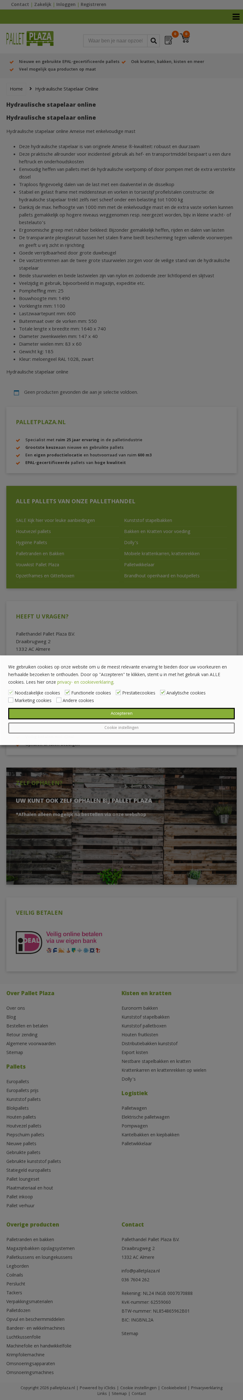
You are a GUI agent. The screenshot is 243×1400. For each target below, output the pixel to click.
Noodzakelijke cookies (37, 693)
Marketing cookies (33, 701)
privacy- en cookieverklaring (85, 682)
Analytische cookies (186, 693)
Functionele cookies (91, 693)
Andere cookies (78, 701)
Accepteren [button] (122, 713)
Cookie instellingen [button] (121, 728)
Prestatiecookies (138, 693)
